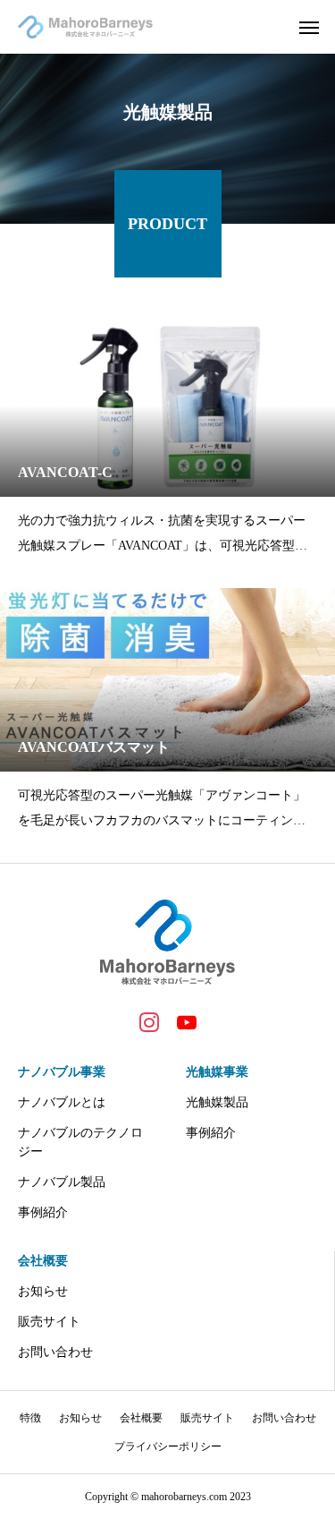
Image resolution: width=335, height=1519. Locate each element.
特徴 (30, 1418)
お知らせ (43, 1291)
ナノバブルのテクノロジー (80, 1142)
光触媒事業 (217, 1072)
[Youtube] (187, 1021)
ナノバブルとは (61, 1102)
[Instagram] (149, 1021)
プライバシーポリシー (168, 1446)
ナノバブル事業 (61, 1072)
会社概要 (43, 1260)
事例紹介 (43, 1212)
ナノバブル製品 (61, 1182)
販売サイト (49, 1321)
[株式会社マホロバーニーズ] (85, 27)
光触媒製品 (217, 1102)
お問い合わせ (55, 1352)
